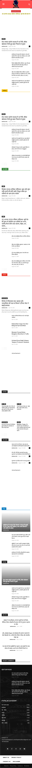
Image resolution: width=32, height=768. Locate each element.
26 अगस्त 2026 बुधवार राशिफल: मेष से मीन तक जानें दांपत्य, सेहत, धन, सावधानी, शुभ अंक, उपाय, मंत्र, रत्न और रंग (21, 262)
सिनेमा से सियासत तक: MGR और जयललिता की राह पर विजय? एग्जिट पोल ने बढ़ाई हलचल (15, 303)
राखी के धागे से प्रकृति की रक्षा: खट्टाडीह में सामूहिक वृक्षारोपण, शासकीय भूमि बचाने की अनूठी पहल (21, 82)
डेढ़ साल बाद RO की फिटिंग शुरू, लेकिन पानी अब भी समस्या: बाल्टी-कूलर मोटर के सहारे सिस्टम (21, 536)
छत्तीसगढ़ (3, 39)
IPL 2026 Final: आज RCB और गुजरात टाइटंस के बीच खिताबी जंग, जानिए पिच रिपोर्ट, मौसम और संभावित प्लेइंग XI (16, 635)
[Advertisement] (16, 370)
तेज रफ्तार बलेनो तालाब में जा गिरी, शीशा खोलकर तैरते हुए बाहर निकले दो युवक (14, 43)
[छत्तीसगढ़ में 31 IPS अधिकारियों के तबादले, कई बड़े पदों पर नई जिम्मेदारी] (6, 555)
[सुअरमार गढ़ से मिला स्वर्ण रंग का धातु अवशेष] (6, 463)
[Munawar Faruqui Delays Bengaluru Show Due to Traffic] (6, 334)
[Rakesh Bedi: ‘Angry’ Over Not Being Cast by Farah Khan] (6, 326)
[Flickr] (16, 749)
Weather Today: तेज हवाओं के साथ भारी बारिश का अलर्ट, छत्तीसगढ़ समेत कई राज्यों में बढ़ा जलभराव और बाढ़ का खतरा (23, 427)
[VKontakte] (24, 749)
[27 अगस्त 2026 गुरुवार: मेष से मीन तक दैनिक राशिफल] (6, 255)
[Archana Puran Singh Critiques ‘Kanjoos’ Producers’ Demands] (6, 343)
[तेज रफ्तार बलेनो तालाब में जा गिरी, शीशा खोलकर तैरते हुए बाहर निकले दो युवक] (16, 29)
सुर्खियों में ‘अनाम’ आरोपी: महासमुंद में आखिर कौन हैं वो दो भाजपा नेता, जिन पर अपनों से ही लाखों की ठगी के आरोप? (21, 545)
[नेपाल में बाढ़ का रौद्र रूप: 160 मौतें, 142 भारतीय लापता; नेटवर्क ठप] (23, 400)
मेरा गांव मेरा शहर (4, 298)
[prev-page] (3, 164)
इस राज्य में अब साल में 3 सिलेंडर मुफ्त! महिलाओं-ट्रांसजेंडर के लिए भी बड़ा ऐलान (8, 426)
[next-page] (5, 164)
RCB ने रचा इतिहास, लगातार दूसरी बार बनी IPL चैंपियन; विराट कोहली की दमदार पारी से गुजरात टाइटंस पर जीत (16, 622)
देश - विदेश (3, 404)
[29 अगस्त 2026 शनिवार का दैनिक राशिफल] (6, 238)
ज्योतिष (3, 186)
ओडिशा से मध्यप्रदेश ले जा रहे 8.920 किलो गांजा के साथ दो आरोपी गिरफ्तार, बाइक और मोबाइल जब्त (21, 157)
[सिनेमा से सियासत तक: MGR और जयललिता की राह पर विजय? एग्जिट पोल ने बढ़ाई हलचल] (16, 288)
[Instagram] (20, 749)
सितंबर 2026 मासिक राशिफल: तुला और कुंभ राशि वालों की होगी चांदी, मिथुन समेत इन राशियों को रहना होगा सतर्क (21, 64)
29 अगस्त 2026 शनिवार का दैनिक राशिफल (21, 236)
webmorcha (4, 46)
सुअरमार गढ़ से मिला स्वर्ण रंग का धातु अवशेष (21, 460)
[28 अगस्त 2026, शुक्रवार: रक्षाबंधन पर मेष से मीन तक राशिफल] (6, 247)
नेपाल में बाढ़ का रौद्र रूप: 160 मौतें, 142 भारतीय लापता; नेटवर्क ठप (23, 408)
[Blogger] (7, 749)
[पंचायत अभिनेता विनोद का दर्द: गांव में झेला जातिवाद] (6, 318)
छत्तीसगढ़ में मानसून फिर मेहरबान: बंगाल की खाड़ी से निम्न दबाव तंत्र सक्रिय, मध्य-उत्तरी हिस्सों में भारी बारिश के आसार (21, 56)
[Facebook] (11, 749)
